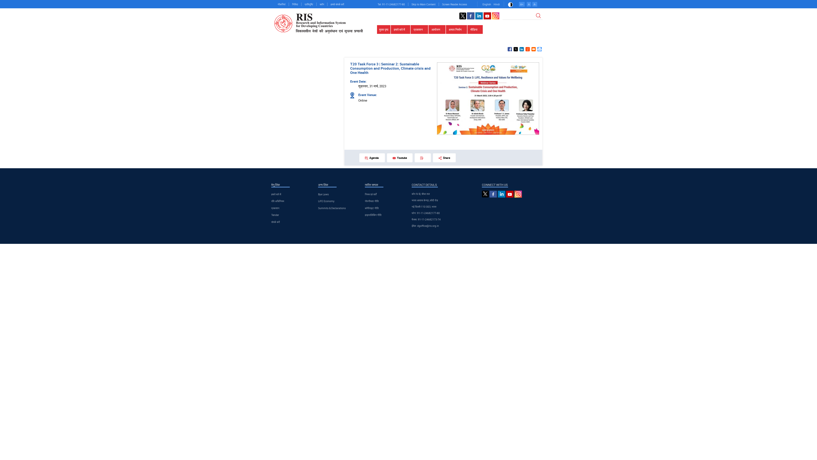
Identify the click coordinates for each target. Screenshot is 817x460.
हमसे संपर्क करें (337, 4)
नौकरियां (282, 4)
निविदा (295, 4)
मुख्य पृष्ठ (383, 29)
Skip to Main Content (423, 4)
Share (446, 158)
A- (535, 4)
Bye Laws (323, 194)
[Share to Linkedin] (522, 49)
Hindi (497, 4)
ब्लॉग (322, 4)
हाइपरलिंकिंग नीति (373, 215)
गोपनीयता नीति (372, 201)
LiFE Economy (326, 201)
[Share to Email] (533, 49)
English (487, 4)
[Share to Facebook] (510, 49)
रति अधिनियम (277, 201)
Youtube (402, 158)
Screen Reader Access (454, 4)
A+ (521, 4)
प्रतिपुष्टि (309, 4)
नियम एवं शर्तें (371, 194)
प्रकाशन (275, 208)
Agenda (374, 158)
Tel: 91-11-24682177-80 (391, 4)
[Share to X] (516, 49)
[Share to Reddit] (528, 49)
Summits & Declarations (332, 208)
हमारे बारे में (276, 194)
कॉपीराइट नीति (372, 208)
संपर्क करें (275, 222)
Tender (275, 215)
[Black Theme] (510, 4)
